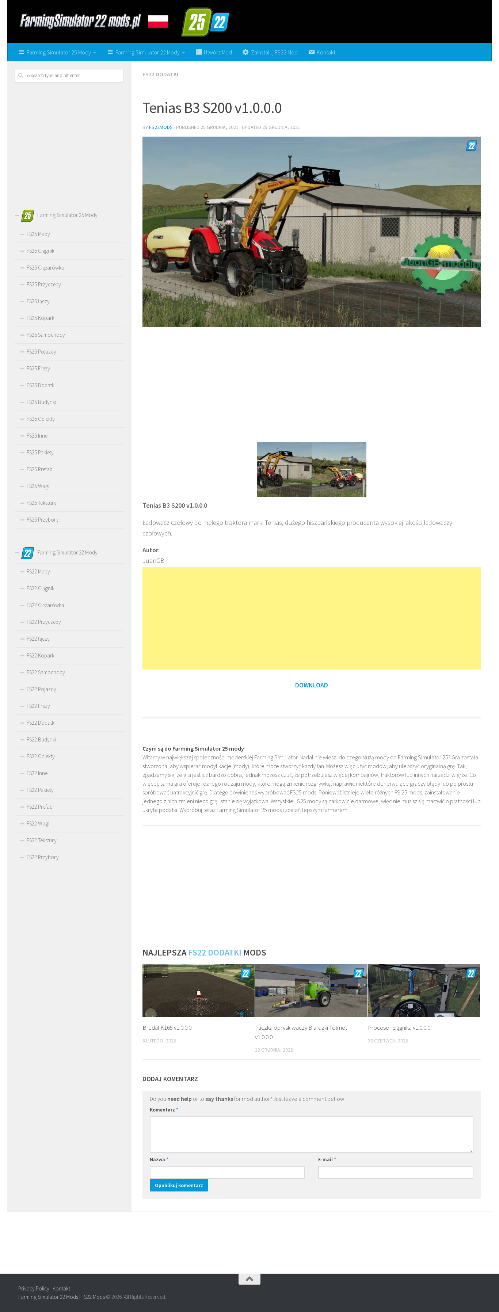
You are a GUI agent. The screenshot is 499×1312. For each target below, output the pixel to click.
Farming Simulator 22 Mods (48, 1296)
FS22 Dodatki (160, 74)
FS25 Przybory (43, 519)
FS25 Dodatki (41, 385)
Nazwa (159, 1159)
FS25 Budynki (41, 401)
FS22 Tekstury (42, 840)
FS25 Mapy (38, 233)
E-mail (327, 1159)
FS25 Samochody (46, 334)
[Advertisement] (311, 384)
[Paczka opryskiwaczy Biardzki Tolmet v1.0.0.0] (311, 990)
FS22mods (161, 127)
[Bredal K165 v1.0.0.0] (198, 990)
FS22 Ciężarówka (45, 605)
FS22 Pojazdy (41, 689)
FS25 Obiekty (41, 418)
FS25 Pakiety (40, 452)
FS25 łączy (38, 301)
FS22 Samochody (46, 672)
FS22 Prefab (40, 806)
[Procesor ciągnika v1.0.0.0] (424, 990)
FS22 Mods (93, 1296)
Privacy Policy (33, 1288)
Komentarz (164, 1109)
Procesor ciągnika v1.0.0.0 (399, 1027)
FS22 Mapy (38, 571)
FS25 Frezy (38, 368)
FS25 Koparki (41, 317)
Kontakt (61, 1288)
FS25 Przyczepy (44, 284)
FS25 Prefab (40, 469)
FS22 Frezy (38, 705)
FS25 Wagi (38, 486)
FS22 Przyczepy (44, 621)
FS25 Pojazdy (41, 351)
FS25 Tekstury (42, 502)
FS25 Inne (37, 435)
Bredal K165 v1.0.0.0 (166, 1027)
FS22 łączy (38, 638)
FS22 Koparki (41, 655)
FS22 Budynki (41, 739)
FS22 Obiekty (41, 756)
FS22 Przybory (43, 857)
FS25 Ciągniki (41, 250)
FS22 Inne (37, 773)
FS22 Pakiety (40, 789)
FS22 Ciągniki (41, 588)
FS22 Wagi (38, 823)
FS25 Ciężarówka (45, 267)
